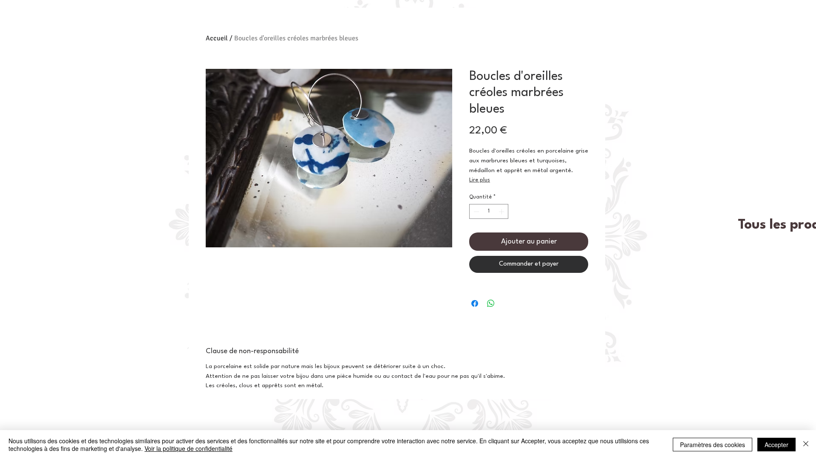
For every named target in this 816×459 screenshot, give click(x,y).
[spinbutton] (489, 211)
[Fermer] (806, 444)
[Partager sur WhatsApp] (491, 303)
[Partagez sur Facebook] (475, 303)
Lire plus (479, 180)
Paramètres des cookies (712, 444)
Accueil (217, 38)
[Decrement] (475, 211)
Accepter (776, 444)
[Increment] (502, 211)
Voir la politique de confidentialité (188, 448)
